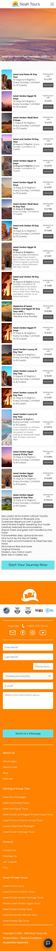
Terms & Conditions (31, 937)
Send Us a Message (28, 733)
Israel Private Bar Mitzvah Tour (20, 915)
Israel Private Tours (13, 886)
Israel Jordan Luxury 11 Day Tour (24, 372)
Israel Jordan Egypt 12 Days (24, 162)
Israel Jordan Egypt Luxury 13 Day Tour (23, 453)
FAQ (5, 867)
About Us (9, 752)
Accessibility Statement (15, 942)
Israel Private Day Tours (16, 920)
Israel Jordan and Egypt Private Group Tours (28, 814)
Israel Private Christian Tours (19, 891)
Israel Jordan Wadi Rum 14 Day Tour (25, 205)
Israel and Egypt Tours (15, 808)
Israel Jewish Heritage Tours (19, 832)
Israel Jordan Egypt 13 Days (24, 183)
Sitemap (8, 778)
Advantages (10, 761)
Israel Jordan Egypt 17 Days (24, 329)
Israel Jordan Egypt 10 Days (24, 97)
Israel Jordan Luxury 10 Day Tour (25, 350)
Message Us (10, 856)
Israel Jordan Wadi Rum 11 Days (25, 118)
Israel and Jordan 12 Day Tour (26, 140)
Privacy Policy (10, 937)
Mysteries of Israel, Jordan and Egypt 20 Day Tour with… (26, 309)
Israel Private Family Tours (17, 909)
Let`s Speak (10, 862)
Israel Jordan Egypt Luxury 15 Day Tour (23, 474)
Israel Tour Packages (14, 797)
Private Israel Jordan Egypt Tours (21, 903)
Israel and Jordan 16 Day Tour (26, 278)
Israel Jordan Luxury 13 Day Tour (25, 415)
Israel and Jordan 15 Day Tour (26, 226)
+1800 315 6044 (37, 626)
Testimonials (10, 767)
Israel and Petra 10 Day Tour (25, 75)
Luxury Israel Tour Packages (18, 826)
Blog (5, 773)
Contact (8, 841)
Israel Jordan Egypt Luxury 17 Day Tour (23, 496)
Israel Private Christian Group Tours (23, 820)
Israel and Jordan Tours (16, 803)
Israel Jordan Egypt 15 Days (24, 248)
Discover (48, 85)
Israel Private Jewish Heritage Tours (23, 897)
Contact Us (9, 850)
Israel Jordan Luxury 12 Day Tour (25, 393)
